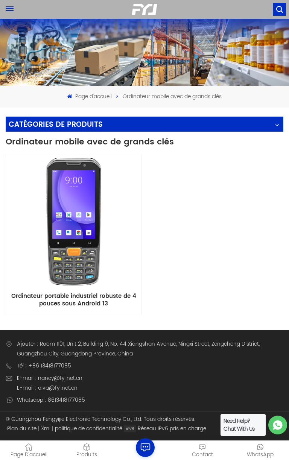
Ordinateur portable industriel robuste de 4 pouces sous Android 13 (73, 300)
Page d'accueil (92, 96)
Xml (45, 428)
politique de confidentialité (88, 428)
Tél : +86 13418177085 (44, 365)
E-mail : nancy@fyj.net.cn (49, 378)
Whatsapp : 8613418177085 (51, 400)
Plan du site (22, 428)
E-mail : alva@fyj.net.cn (47, 388)
